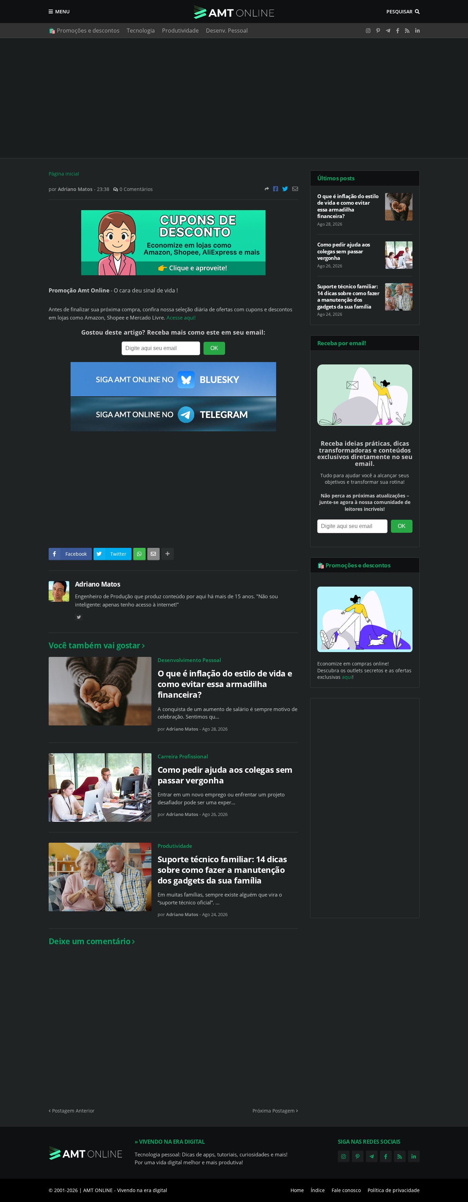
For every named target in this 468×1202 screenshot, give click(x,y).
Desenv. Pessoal (227, 30)
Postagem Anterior (73, 1110)
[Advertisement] (234, 98)
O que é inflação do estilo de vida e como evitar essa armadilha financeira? (225, 684)
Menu (62, 11)
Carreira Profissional (183, 756)
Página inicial (64, 173)
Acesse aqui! (181, 317)
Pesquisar (399, 11)
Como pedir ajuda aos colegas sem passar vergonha (225, 774)
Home (297, 1190)
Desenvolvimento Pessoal (189, 660)
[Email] (295, 189)
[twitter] (79, 617)
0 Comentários (136, 189)
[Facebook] (275, 189)
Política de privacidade (394, 1190)
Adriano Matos (97, 584)
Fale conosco (346, 1190)
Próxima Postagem (274, 1110)
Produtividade (180, 30)
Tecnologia (141, 30)
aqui (347, 677)
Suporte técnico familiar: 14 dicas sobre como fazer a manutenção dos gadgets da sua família (222, 870)
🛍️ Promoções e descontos (84, 30)
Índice (318, 1190)
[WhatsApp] (139, 554)
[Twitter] (285, 189)
